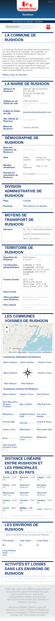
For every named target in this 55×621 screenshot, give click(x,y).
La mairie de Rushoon (27, 84)
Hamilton (24, 500)
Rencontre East (44, 429)
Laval (39, 509)
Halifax (23, 508)
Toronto (6, 477)
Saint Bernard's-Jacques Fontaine (10, 404)
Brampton (24, 493)
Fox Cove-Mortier (42, 415)
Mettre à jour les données (15, 75)
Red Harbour (10, 383)
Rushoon (27, 14)
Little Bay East (44, 404)
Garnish (23, 423)
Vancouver (42, 493)
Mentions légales (18, 607)
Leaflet (14, 352)
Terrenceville (9, 422)
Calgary (40, 477)
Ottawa (6, 485)
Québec (6, 500)
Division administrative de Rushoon (23, 191)
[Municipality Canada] (27, 5)
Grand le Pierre (44, 422)
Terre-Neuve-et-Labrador (22, 22)
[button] (6, 327)
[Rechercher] (48, 27)
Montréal (24, 477)
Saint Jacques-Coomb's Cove (10, 446)
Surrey (6, 508)
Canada (27, 201)
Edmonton (25, 485)
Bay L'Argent (26, 404)
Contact (21, 610)
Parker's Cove (44, 362)
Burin (5, 438)
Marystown (8, 414)
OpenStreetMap (34, 352)
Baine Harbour (10, 362)
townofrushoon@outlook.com (37, 112)
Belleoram (42, 437)
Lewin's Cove (9, 429)
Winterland (25, 429)
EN (50, 2)
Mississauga (9, 493)
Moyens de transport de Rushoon (19, 219)
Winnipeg (41, 485)
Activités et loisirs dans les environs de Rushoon (27, 568)
